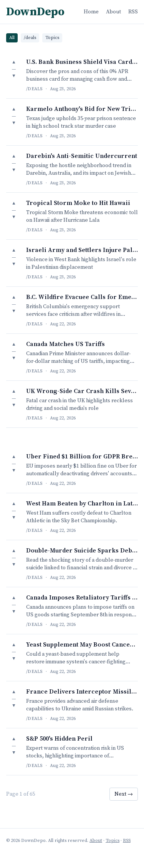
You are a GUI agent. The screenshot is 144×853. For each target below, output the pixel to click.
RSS (133, 11)
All (12, 38)
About (113, 11)
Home (91, 11)
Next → (123, 794)
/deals (30, 38)
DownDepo (35, 12)
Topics (52, 38)
